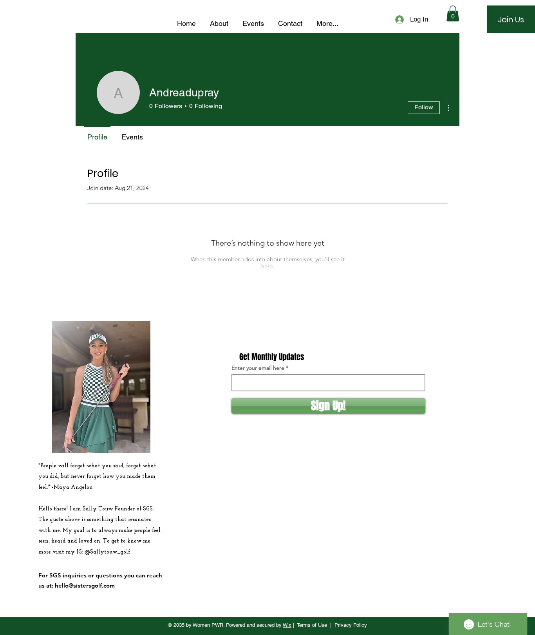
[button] (452, 13)
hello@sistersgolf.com (85, 585)
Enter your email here (257, 368)
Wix (287, 625)
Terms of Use (312, 625)
